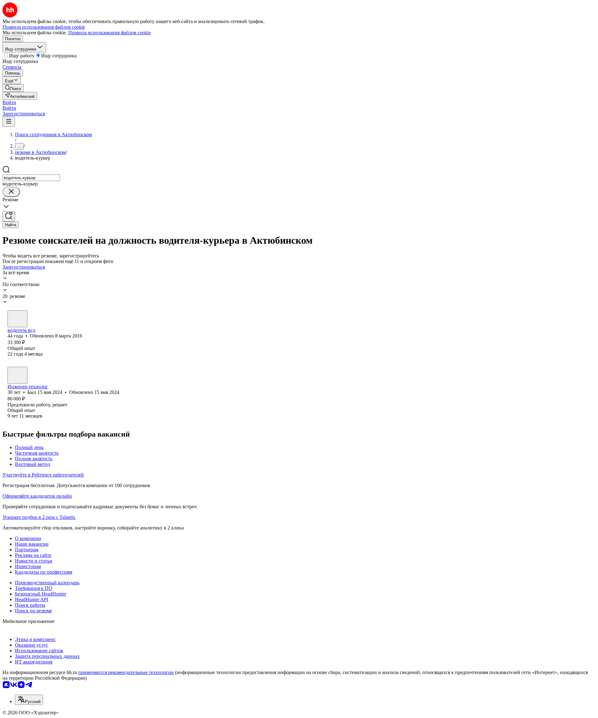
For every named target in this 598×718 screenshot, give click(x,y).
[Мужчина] (17, 318)
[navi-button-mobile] (8, 122)
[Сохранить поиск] (8, 216)
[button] (9, 102)
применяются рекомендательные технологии (126, 672)
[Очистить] (11, 192)
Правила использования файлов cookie (109, 32)
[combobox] (31, 178)
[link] (13, 88)
